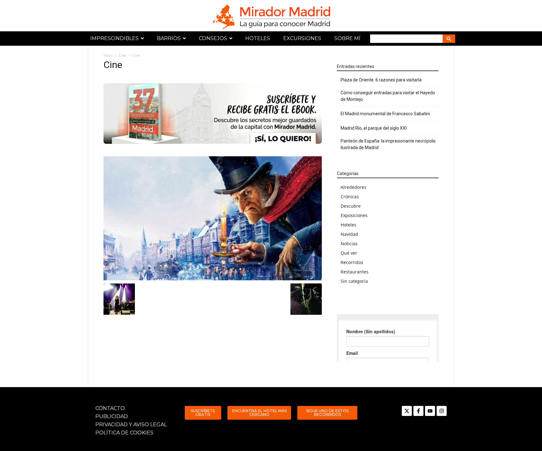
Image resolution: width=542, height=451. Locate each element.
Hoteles (348, 225)
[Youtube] (430, 411)
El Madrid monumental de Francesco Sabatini (385, 113)
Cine (122, 55)
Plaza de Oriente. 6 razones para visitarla (381, 79)
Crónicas (350, 197)
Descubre (351, 206)
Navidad (349, 234)
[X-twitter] (407, 411)
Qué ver (349, 253)
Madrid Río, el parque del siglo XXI (373, 128)
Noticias (349, 243)
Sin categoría (354, 281)
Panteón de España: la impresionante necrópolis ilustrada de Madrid (388, 144)
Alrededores (353, 187)
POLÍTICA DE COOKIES (124, 433)
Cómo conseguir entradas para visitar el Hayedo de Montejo (388, 96)
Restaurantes (355, 272)
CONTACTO (110, 408)
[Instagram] (442, 411)
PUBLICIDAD (111, 416)
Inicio (108, 55)
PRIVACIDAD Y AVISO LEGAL (131, 425)
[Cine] (213, 218)
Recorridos (352, 262)
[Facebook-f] (418, 411)
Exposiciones (354, 215)
